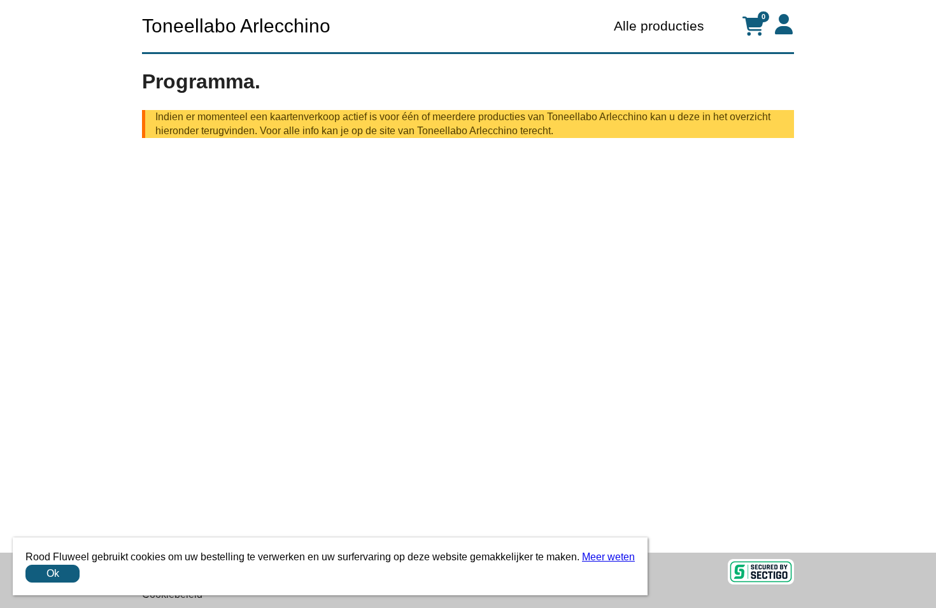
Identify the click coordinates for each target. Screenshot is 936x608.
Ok (52, 573)
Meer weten (608, 556)
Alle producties (659, 25)
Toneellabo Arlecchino (236, 25)
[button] (784, 24)
